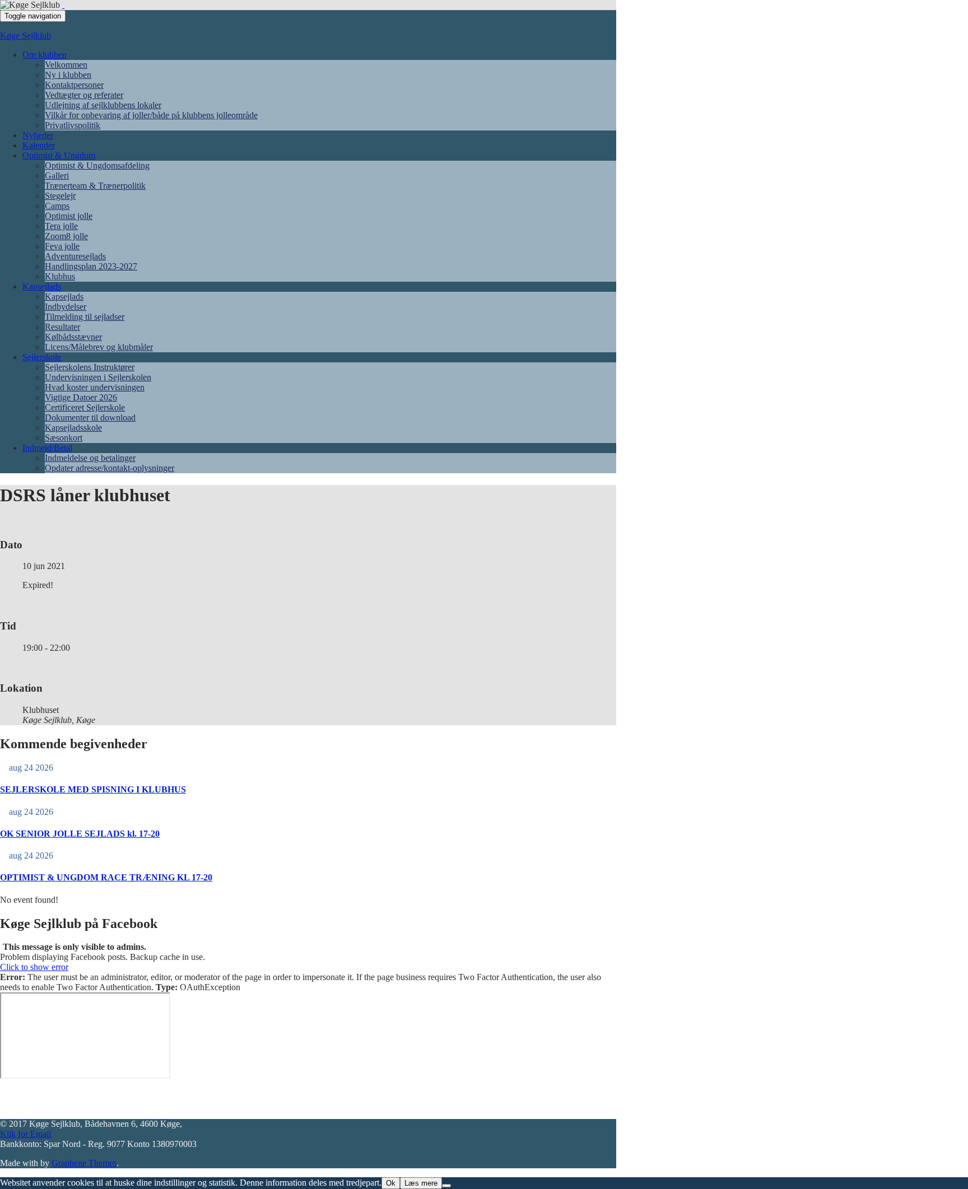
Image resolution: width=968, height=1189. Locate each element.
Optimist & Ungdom (58, 155)
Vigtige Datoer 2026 (81, 397)
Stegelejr (60, 196)
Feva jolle (62, 246)
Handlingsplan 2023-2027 (91, 266)
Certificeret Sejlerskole (85, 407)
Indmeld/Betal (47, 448)
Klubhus (60, 276)
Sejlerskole (41, 357)
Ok (390, 1183)
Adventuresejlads (75, 256)
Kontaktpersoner (74, 85)
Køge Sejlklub (25, 35)
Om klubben (44, 54)
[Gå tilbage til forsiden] (63, 5)
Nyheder (37, 135)
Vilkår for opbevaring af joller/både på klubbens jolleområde (151, 115)
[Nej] (446, 1185)
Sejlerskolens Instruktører (89, 367)
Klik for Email (25, 1134)
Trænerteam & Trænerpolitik (95, 185)
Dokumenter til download (90, 417)
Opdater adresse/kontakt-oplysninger (109, 468)
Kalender (38, 145)
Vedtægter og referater (84, 95)
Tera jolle (61, 226)
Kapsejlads (41, 286)
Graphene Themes (84, 1163)
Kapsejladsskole (73, 427)
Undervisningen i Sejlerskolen (98, 377)
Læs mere (421, 1183)
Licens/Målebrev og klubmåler (99, 347)
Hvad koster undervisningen (95, 387)
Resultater (62, 327)
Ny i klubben (68, 75)
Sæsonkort (63, 437)
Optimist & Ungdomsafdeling (97, 165)
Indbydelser (65, 306)
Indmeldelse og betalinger (90, 458)
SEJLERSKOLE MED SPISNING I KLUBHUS (93, 789)
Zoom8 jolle (66, 236)
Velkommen (66, 64)
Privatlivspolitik (72, 125)
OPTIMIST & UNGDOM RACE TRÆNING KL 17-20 (106, 877)
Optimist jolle (68, 216)
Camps (57, 206)
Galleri (57, 175)
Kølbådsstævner (73, 337)
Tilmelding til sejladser (84, 316)
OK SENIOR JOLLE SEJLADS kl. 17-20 (80, 833)
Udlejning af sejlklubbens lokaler (103, 105)
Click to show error (34, 967)
